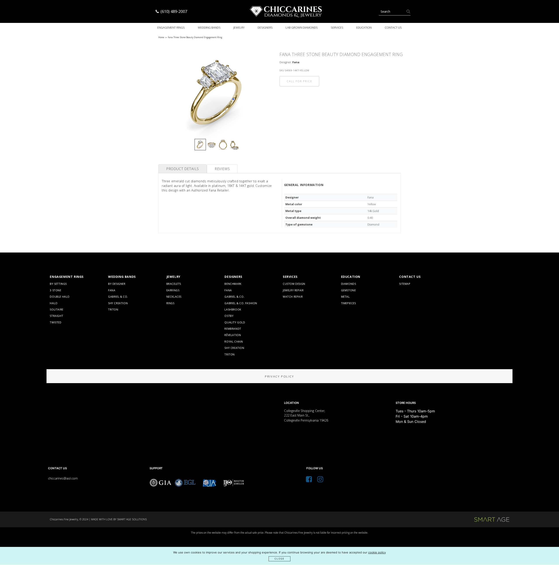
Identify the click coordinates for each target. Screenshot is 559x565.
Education (364, 27)
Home (161, 37)
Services (337, 27)
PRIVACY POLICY (279, 376)
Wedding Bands (209, 27)
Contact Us (393, 27)
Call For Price (299, 81)
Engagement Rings (171, 27)
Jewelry (239, 27)
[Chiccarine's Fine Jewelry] (286, 11)
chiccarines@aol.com (63, 478)
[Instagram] (320, 480)
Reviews (222, 168)
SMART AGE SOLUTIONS (132, 519)
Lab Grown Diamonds (302, 27)
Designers (265, 27)
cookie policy (377, 552)
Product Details (182, 168)
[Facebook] (309, 480)
